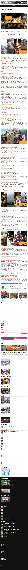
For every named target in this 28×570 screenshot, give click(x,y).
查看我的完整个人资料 (6, 324)
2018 (14, 457)
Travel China (2, 551)
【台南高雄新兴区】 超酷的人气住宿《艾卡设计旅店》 (9, 260)
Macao (1, 545)
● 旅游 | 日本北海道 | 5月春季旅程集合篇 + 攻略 (9, 426)
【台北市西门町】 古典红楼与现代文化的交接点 (8, 114)
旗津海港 (3, 253)
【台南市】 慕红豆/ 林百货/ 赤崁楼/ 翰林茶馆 (8, 275)
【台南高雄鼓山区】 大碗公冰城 (6, 252)
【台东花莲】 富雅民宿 (4, 160)
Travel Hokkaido (2, 552)
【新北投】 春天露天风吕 (5, 96)
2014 (14, 462)
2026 (14, 448)
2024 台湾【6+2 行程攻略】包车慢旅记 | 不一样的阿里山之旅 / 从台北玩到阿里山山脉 (13, 352)
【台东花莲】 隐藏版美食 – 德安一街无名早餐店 (8, 182)
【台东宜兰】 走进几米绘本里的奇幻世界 (7, 150)
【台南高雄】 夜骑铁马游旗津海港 (6, 248)
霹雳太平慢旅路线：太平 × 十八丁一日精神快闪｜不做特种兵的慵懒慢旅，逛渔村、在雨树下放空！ (5, 299)
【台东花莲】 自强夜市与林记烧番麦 (6, 157)
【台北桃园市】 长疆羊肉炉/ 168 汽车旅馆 (7, 73)
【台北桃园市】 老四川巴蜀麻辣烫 (6, 76)
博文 (2, 329)
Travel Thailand (2, 558)
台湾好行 (2, 564)
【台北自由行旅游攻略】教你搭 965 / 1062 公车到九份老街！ (10, 532)
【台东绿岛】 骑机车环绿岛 (5, 185)
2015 (14, 461)
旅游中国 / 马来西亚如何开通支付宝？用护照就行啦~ (9, 523)
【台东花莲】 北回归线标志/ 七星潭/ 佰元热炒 (8, 179)
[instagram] (20, 338)
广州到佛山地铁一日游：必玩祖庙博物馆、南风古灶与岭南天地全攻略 (11, 529)
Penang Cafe (2, 546)
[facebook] (7, 338)
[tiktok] (20, 339)
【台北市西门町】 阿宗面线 (5, 118)
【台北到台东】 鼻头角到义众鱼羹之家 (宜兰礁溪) (8, 147)
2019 (14, 456)
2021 (14, 454)
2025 (14, 449)
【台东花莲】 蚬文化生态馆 (5, 168)
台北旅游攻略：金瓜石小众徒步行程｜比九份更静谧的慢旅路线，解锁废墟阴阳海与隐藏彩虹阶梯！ (14, 299)
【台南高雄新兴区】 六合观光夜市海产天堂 (7, 256)
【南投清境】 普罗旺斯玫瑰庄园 (6, 216)
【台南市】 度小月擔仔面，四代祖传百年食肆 (8, 278)
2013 (14, 463)
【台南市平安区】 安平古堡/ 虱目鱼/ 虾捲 (7, 263)
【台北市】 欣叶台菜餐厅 (5, 104)
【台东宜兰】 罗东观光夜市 (5, 154)
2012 (14, 464)
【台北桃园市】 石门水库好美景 (6, 66)
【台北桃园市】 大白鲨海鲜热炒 (6, 63)
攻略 (1, 565)
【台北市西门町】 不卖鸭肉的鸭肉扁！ (7, 121)
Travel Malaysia (2, 553)
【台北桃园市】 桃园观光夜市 (5, 57)
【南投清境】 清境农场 (4, 219)
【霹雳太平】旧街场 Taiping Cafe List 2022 (9, 526)
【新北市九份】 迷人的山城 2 (5, 85)
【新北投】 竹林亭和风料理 (5, 93)
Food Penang (2, 544)
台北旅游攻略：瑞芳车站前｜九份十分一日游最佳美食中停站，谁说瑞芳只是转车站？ (23, 299)
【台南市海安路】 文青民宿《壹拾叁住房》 (7, 268)
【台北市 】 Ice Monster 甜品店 (6, 107)
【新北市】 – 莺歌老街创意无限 (6, 80)
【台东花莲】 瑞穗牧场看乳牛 (5, 175)
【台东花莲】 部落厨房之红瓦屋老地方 (7, 172)
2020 (14, 455)
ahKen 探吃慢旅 (10, 286)
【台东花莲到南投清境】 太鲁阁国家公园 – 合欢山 (8, 209)
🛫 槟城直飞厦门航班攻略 (6, 518)
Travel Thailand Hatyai (3, 560)
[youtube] (7, 339)
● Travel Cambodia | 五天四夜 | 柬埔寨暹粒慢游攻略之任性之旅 (11, 431)
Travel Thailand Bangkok (3, 559)
